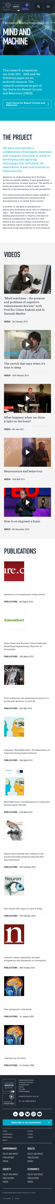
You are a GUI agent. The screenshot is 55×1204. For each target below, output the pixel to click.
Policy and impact (10, 1154)
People (30, 1134)
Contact (30, 1137)
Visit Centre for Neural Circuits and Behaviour (25, 103)
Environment (10, 1148)
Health (31, 1148)
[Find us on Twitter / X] (21, 1114)
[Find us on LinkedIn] (15, 1114)
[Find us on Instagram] (33, 1114)
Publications (7, 1137)
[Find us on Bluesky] (27, 1114)
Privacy (17, 1198)
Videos (5, 1161)
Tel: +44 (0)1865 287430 (27, 1101)
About (5, 1131)
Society (7, 1169)
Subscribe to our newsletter (26, 1122)
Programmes (7, 1134)
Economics (33, 1169)
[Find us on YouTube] (39, 1114)
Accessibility (7, 1198)
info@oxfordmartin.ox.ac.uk (28, 1096)
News (5, 1140)
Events (30, 1131)
